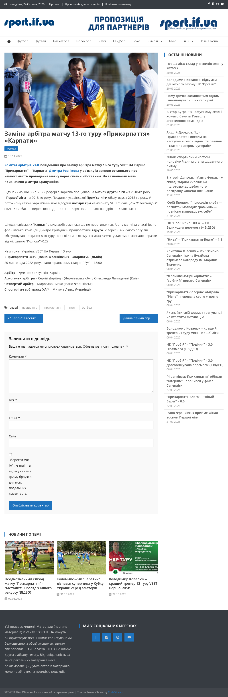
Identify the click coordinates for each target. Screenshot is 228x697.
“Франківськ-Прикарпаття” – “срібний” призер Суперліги (189, 278)
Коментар (18, 356)
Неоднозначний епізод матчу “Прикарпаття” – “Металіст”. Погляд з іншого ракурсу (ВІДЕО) (28, 585)
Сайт (12, 436)
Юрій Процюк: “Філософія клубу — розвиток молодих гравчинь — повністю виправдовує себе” (194, 206)
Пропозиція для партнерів (82, 4)
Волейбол (83, 41)
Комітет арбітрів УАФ (21, 165)
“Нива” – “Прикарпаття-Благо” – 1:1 (194, 239)
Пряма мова (209, 41)
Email (14, 418)
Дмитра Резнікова (64, 170)
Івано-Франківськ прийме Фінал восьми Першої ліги (192, 415)
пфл (72, 307)
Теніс (172, 41)
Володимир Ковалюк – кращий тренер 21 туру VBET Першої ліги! (193, 330)
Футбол (23, 41)
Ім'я (13, 400)
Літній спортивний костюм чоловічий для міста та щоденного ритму (195, 161)
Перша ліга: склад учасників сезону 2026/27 (195, 66)
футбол (87, 307)
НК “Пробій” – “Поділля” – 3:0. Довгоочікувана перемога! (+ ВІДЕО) (195, 362)
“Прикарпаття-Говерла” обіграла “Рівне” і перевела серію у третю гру (193, 296)
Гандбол (119, 41)
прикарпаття (53, 307)
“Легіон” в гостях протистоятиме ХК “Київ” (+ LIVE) (26, 318)
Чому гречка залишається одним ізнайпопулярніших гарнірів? (193, 98)
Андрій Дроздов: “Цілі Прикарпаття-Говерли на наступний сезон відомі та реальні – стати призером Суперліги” (194, 139)
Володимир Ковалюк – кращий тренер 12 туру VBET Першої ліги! (133, 583)
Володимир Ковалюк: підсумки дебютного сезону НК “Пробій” (192, 82)
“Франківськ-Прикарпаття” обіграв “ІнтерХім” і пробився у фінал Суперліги (194, 380)
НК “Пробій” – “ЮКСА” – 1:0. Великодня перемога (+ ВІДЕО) (191, 225)
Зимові (152, 41)
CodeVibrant (115, 692)
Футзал (41, 41)
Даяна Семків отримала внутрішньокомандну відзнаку (140, 318)
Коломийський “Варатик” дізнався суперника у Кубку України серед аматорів (80, 583)
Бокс (136, 41)
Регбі (102, 41)
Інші (186, 41)
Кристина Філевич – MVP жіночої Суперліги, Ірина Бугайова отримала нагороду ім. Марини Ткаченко (193, 257)
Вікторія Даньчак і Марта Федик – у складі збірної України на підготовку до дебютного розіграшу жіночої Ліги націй (195, 184)
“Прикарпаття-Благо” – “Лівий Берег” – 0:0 (190, 399)
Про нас (54, 4)
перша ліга (29, 307)
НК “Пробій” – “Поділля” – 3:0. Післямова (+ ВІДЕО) (190, 346)
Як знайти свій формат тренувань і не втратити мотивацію (194, 314)
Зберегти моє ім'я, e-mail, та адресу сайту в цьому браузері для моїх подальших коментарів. (21, 477)
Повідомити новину (118, 4)
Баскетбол (61, 41)
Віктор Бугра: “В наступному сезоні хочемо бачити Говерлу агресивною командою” (194, 116)
